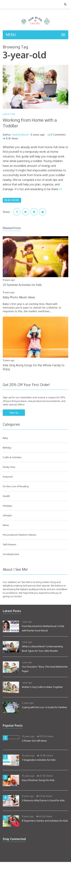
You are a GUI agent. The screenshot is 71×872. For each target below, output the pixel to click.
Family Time (9, 467)
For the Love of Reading (16, 486)
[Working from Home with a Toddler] (35, 87)
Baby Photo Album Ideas (19, 297)
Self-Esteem (9, 544)
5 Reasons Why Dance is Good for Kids (43, 800)
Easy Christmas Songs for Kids (38, 780)
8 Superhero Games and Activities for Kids (45, 820)
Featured (8, 476)
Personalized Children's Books (19, 534)
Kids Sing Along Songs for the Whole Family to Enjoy (33, 367)
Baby (5, 437)
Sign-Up (13, 412)
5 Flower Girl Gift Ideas (34, 740)
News (6, 525)
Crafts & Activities (12, 457)
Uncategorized (11, 554)
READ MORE (12, 200)
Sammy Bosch (20, 134)
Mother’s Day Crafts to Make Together (42, 686)
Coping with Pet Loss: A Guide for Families (44, 707)
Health (6, 496)
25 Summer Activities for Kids (22, 285)
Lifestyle (9, 114)
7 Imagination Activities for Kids (39, 759)
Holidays (7, 505)
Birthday (7, 447)
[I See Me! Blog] (35, 25)
